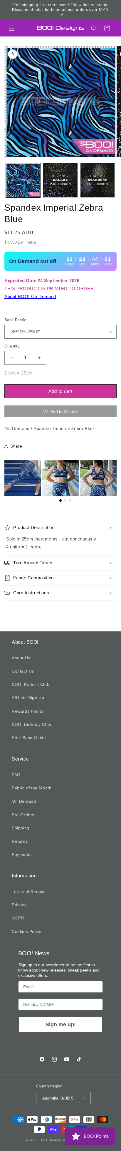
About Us (21, 658)
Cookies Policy (26, 931)
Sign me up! (61, 1024)
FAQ (16, 774)
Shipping (20, 828)
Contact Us (23, 671)
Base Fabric (15, 320)
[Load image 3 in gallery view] (97, 180)
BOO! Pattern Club (30, 684)
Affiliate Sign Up (28, 697)
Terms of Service (29, 891)
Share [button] (16, 446)
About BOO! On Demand (30, 296)
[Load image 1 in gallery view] (23, 180)
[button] (11, 28)
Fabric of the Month (31, 788)
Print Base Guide (29, 737)
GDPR (18, 918)
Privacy (19, 904)
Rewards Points (27, 711)
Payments (22, 854)
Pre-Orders (23, 814)
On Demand (24, 801)
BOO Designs (51, 1140)
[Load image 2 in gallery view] (60, 180)
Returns (20, 841)
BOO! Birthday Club (31, 724)
